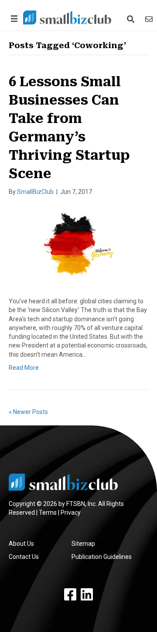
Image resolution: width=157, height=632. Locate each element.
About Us (21, 543)
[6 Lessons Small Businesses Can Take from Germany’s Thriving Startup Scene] (78, 245)
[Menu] (12, 19)
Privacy (71, 512)
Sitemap (83, 543)
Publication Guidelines (102, 556)
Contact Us (24, 556)
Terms (48, 512)
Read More (24, 367)
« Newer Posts (28, 411)
